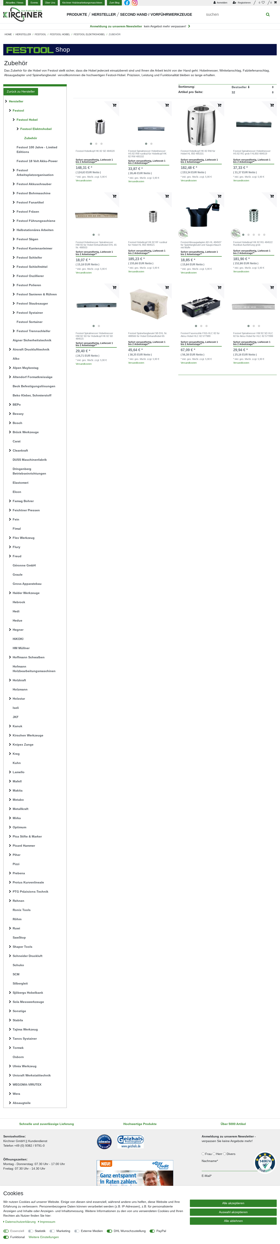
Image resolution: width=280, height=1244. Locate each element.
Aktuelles (14, 2)
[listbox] (96, 124)
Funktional (17, 1237)
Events (34, 2)
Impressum (47, 1221)
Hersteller (104, 14)
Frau (209, 1154)
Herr (219, 1154)
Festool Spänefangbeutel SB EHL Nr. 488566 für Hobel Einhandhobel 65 (147, 334)
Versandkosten (84, 180)
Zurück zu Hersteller (21, 91)
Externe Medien (92, 1231)
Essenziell (17, 1231)
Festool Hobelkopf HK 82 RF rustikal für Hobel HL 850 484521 (147, 243)
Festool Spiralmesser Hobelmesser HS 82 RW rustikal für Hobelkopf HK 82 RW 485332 (147, 154)
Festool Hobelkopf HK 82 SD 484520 (95, 151)
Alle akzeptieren (233, 1203)
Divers (231, 1154)
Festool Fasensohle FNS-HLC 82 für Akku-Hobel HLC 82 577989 (200, 334)
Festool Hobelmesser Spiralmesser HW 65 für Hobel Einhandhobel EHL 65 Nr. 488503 (96, 245)
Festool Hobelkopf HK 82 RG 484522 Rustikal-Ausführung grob (253, 243)
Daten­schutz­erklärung (21, 1221)
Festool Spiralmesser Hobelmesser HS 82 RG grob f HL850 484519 (252, 152)
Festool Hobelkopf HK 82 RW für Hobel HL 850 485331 (198, 152)
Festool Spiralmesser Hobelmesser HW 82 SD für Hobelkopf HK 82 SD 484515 (94, 336)
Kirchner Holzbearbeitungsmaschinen (82, 2)
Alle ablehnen (233, 1221)
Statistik (40, 1231)
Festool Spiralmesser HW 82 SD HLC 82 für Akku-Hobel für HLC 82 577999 (253, 334)
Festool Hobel (60, 34)
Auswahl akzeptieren (233, 1212)
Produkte (77, 14)
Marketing (63, 1231)
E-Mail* (207, 1175)
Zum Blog (114, 2)
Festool (40, 34)
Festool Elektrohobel (89, 34)
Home (8, 34)
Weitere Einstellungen (44, 1237)
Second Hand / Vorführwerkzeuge (156, 14)
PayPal (161, 1231)
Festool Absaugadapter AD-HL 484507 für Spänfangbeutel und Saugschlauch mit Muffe (201, 245)
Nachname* (210, 1161)
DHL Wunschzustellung (130, 1231)
